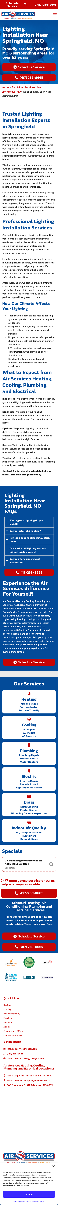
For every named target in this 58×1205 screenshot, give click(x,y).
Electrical (7, 1022)
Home (5, 87)
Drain (29, 802)
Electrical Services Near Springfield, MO (21, 89)
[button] (53, 1166)
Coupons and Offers (13, 1031)
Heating (29, 699)
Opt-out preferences (21, 1201)
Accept (29, 1194)
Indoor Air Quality (29, 828)
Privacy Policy (38, 1201)
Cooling (29, 725)
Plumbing (29, 750)
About (6, 1026)
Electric (29, 776)
